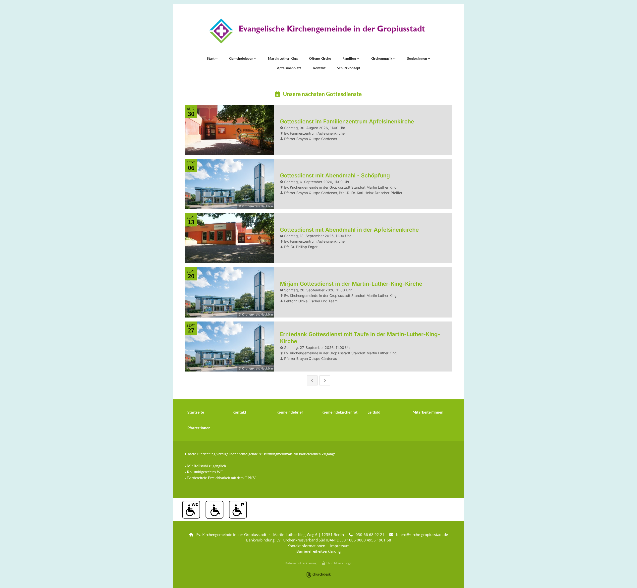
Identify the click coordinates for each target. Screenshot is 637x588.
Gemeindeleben (241, 58)
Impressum (340, 545)
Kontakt (319, 68)
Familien (349, 58)
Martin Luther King (283, 58)
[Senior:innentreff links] (429, 58)
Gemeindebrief (290, 412)
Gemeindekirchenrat (340, 412)
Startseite (195, 412)
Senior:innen (417, 58)
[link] (212, 58)
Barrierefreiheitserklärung (318, 551)
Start (211, 58)
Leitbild (374, 412)
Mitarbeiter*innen (428, 412)
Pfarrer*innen (199, 428)
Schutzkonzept (348, 68)
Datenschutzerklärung (301, 563)
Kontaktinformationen (306, 545)
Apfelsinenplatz (289, 68)
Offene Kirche (320, 58)
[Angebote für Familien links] (358, 58)
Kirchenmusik (382, 58)
